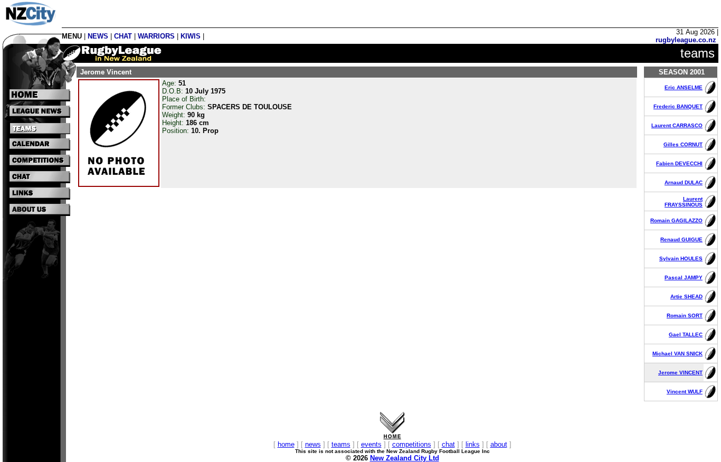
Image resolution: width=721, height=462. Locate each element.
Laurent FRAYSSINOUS (684, 202)
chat (448, 444)
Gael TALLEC (686, 334)
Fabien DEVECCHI (679, 163)
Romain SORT (685, 315)
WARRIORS (156, 36)
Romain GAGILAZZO (676, 220)
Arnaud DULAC (684, 182)
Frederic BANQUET (678, 106)
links (473, 444)
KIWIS (191, 36)
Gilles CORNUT (683, 144)
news (313, 444)
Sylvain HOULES (681, 258)
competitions (411, 444)
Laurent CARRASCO (677, 125)
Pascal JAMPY (684, 277)
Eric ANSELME (684, 87)
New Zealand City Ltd (404, 458)
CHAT (123, 36)
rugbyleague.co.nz (686, 40)
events (371, 444)
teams (340, 444)
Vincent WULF (685, 391)
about (498, 444)
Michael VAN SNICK (677, 353)
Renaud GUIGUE (681, 239)
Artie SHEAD (686, 296)
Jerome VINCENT (680, 372)
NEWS (98, 36)
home (286, 444)
